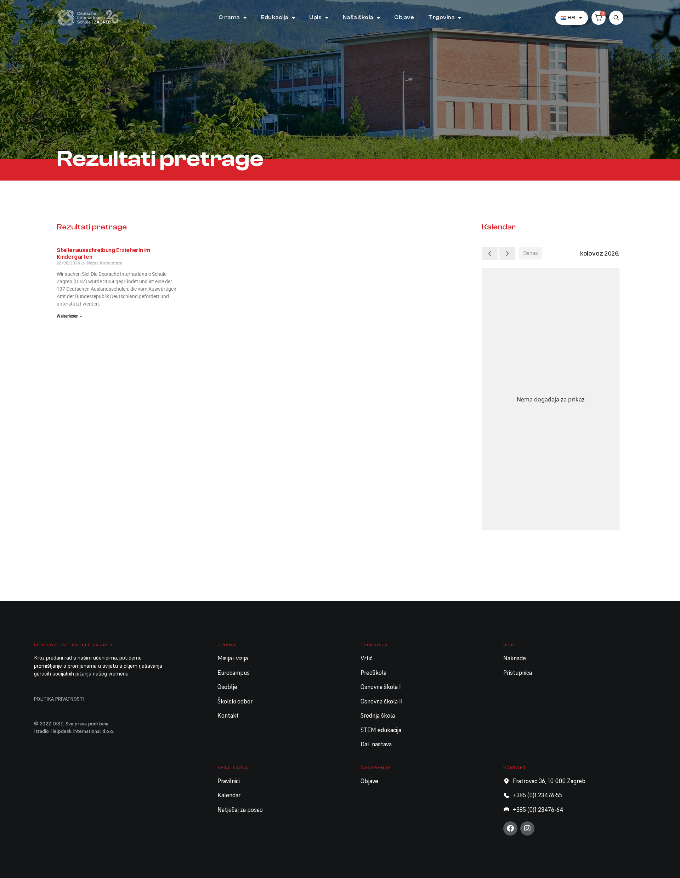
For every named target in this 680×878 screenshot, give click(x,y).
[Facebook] (510, 828)
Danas (530, 253)
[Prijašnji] (490, 253)
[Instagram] (527, 828)
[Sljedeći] (507, 253)
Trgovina (441, 18)
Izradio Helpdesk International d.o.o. (74, 731)
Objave (404, 18)
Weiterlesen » (69, 316)
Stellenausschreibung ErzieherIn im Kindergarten (103, 253)
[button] (616, 18)
